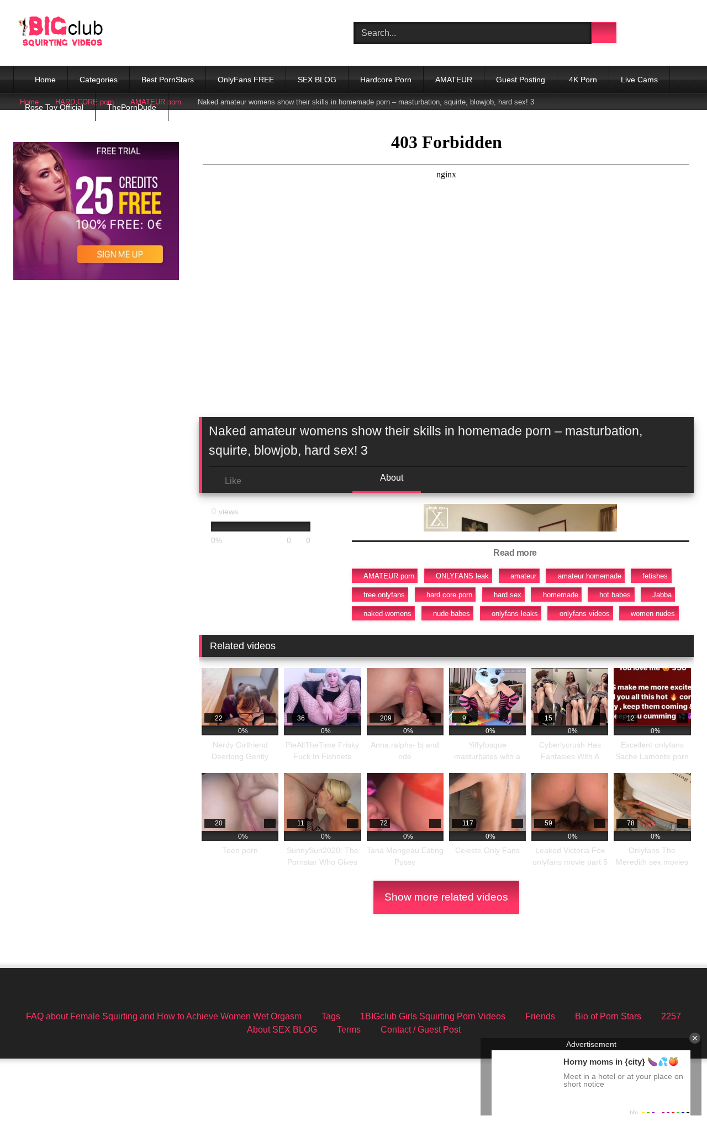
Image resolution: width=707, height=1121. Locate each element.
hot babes (615, 595)
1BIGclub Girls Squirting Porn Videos (432, 1016)
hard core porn (449, 595)
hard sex (507, 595)
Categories (99, 79)
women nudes (653, 613)
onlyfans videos (585, 613)
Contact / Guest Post (421, 1029)
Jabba (662, 595)
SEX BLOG (317, 79)
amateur (523, 576)
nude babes (451, 613)
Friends (540, 1016)
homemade (560, 595)
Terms (349, 1029)
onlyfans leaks (515, 613)
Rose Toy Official (54, 107)
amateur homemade (589, 576)
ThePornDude (131, 107)
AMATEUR (453, 79)
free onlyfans (384, 595)
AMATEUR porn (388, 576)
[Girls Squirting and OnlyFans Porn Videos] (60, 33)
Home (45, 79)
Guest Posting (520, 79)
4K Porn (583, 79)
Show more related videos (446, 897)
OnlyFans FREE (246, 79)
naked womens (387, 613)
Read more (516, 552)
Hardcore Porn (385, 79)
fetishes (655, 576)
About (390, 477)
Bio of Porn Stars (608, 1016)
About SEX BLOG (282, 1029)
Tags (330, 1016)
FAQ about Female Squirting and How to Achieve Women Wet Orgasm (164, 1016)
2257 (671, 1016)
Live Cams (639, 79)
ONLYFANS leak (462, 576)
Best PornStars (167, 79)
